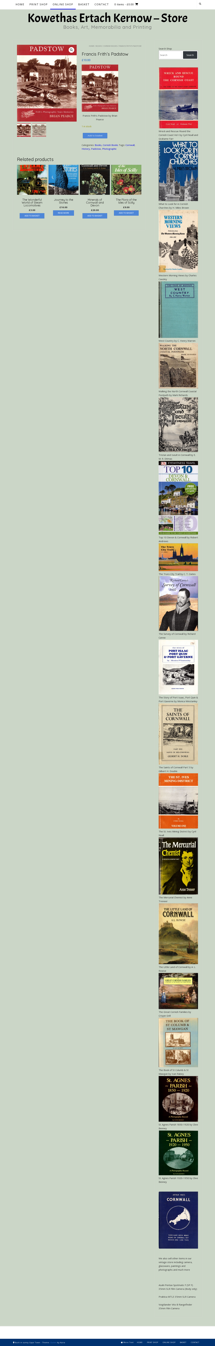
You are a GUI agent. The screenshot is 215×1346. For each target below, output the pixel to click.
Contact (195, 1342)
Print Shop (152, 1342)
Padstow (96, 148)
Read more (63, 212)
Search (190, 55)
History (86, 148)
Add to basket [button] (32, 215)
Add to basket (95, 135)
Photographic (109, 148)
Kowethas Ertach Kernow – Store (107, 18)
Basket (183, 1342)
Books (99, 46)
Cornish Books (110, 46)
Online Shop (169, 1342)
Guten (53, 1342)
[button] (71, 50)
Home (91, 46)
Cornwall (130, 145)
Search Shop (165, 48)
